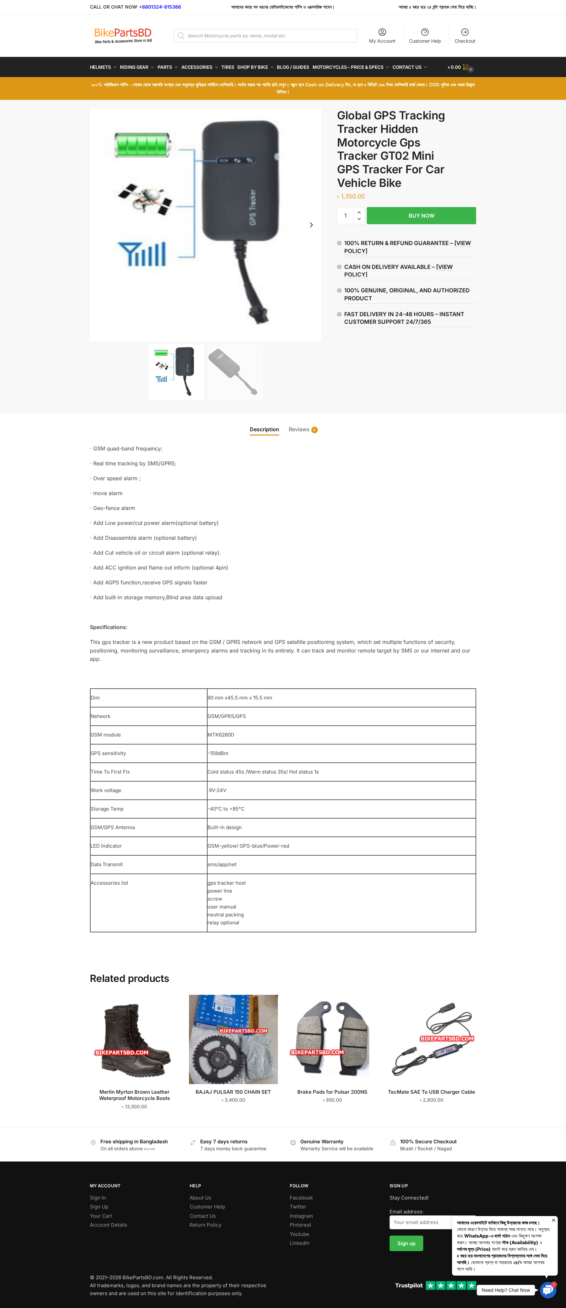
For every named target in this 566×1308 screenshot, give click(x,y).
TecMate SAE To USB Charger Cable (431, 1092)
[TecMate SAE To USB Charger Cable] (431, 1039)
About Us (200, 1198)
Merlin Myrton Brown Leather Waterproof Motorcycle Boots (134, 1095)
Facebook (301, 1198)
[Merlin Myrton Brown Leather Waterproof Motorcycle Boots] (134, 1039)
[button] (311, 225)
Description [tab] (264, 429)
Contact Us (203, 1216)
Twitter (298, 1206)
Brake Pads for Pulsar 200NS (332, 1092)
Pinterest (300, 1225)
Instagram (301, 1216)
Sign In (98, 1198)
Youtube (299, 1234)
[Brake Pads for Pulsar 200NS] (332, 1039)
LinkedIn (300, 1243)
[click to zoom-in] (206, 225)
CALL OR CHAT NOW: (114, 7)
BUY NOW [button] (134, 1119)
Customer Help (425, 41)
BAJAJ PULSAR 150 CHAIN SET (233, 1092)
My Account (382, 41)
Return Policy (205, 1225)
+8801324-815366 (160, 7)
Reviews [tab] (299, 429)
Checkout (465, 41)
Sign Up (99, 1206)
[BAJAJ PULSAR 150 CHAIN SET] (233, 1039)
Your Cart (101, 1216)
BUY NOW (421, 215)
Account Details (108, 1225)
